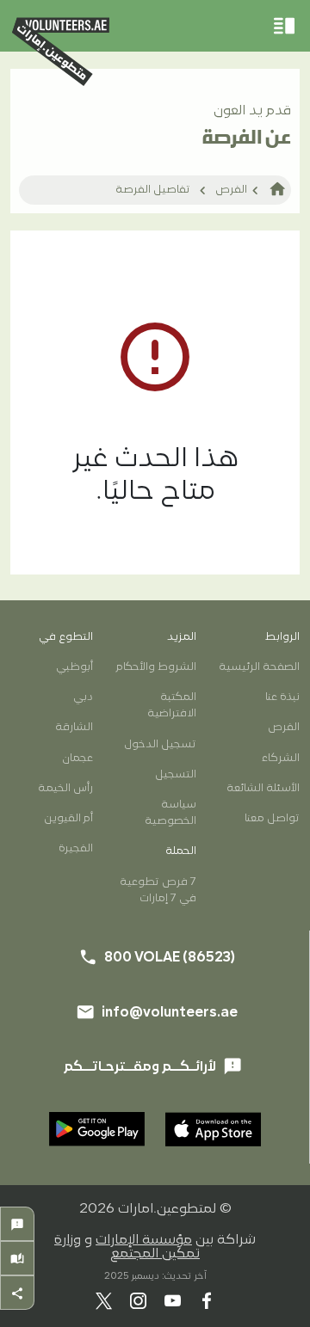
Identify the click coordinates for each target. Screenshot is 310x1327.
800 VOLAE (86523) (186, 891)
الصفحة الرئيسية (259, 667)
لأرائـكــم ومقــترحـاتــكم (153, 1066)
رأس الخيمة (65, 788)
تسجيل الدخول (160, 744)
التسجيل (175, 774)
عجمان (77, 758)
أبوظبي (74, 667)
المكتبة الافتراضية (171, 705)
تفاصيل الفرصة (152, 189)
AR (181, 833)
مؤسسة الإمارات (144, 1240)
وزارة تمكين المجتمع (127, 1247)
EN (129, 833)
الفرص (231, 189)
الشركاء (281, 758)
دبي (83, 697)
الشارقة (74, 727)
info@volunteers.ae (186, 943)
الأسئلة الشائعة (263, 788)
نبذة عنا (282, 697)
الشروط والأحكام (156, 667)
